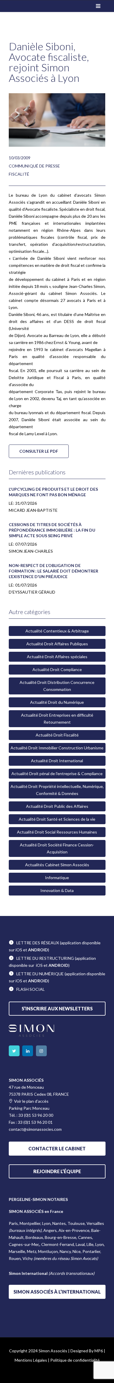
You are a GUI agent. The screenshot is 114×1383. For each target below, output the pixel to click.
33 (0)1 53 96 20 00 (35, 1115)
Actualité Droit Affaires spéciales (57, 656)
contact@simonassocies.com (35, 1129)
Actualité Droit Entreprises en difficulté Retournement (57, 719)
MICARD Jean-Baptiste (33, 510)
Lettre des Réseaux (37, 942)
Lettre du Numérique (40, 973)
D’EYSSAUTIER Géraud (32, 591)
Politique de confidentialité (75, 1360)
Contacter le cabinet (57, 1148)
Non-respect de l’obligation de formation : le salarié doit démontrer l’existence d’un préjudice (53, 571)
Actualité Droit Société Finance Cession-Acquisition (57, 848)
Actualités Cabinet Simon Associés (57, 864)
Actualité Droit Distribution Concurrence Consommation (57, 686)
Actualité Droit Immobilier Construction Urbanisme (57, 747)
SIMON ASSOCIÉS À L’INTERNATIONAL (57, 1291)
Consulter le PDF (38, 451)
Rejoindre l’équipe (57, 1171)
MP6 (98, 1350)
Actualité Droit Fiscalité (57, 734)
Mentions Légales (31, 1360)
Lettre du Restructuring (45, 958)
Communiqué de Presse (34, 165)
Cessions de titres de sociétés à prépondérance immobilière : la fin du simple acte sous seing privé (52, 530)
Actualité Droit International (57, 760)
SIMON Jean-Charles (31, 551)
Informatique (57, 877)
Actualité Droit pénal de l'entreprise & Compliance (57, 773)
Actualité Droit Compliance (57, 669)
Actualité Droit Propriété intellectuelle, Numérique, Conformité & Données (57, 790)
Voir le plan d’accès (31, 1101)
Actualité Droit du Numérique (57, 702)
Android (38, 949)
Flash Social (30, 989)
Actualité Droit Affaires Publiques (57, 643)
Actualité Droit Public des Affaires (57, 806)
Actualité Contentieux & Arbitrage (57, 630)
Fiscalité (19, 174)
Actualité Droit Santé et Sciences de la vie (57, 819)
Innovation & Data (57, 890)
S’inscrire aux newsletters (57, 1008)
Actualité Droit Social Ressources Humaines (57, 831)
